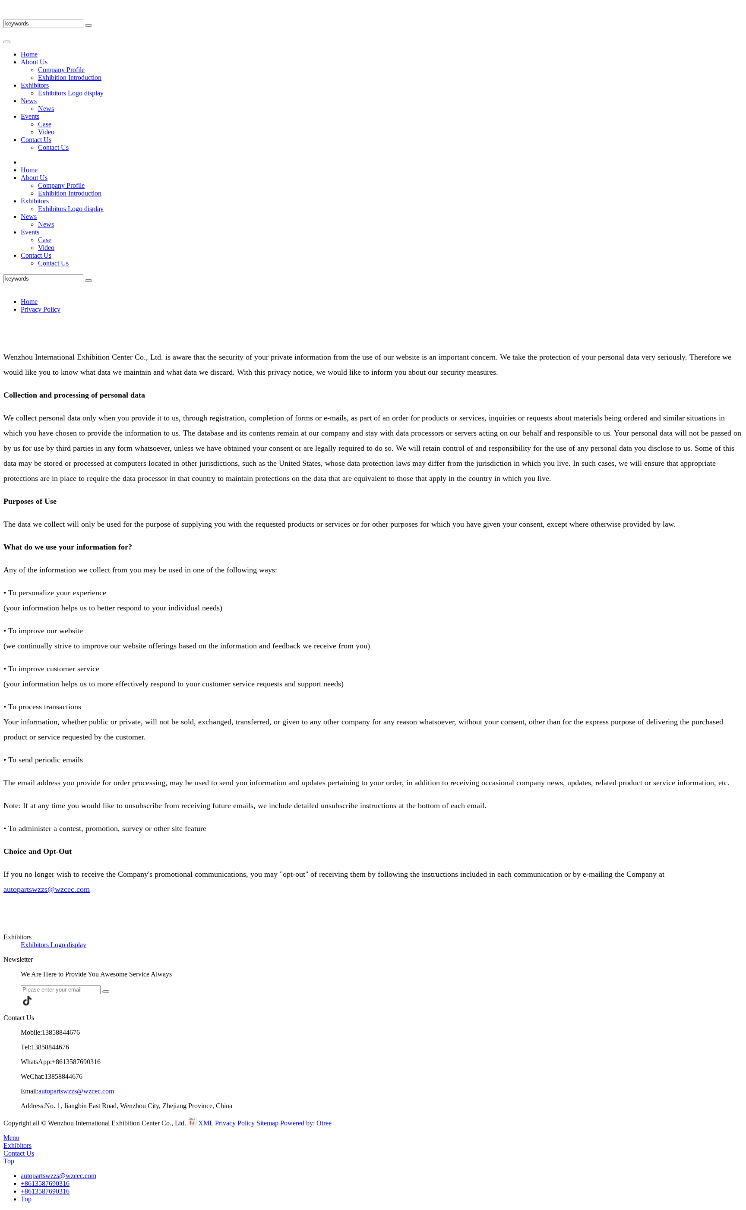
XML (205, 1123)
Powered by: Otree (306, 1123)
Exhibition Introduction (69, 77)
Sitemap (267, 1123)
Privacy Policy (40, 309)
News (29, 100)
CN (8, 15)
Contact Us (36, 139)
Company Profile (61, 69)
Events (30, 116)
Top (8, 1161)
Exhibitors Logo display (71, 93)
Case (44, 124)
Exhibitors (35, 85)
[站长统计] (192, 1123)
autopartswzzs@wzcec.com (46, 889)
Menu (11, 1137)
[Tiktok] (27, 1000)
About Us (34, 62)
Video (46, 132)
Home (29, 54)
